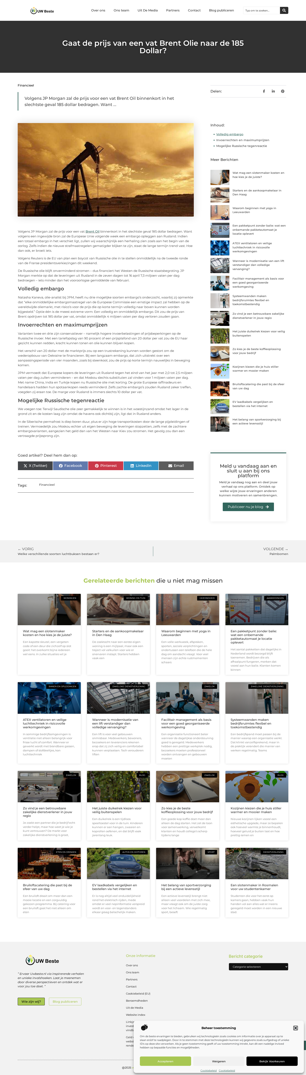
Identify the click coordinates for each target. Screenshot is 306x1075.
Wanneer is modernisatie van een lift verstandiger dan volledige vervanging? (258, 265)
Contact (194, 10)
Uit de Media (134, 1007)
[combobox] (261, 10)
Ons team (121, 10)
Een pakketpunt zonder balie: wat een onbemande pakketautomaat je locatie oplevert (259, 229)
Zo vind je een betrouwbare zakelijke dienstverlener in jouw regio (47, 812)
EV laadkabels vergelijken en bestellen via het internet (114, 887)
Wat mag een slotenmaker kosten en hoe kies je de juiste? (47, 633)
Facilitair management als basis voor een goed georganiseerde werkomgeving (258, 282)
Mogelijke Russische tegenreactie (241, 146)
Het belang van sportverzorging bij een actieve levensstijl (186, 887)
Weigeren (219, 1061)
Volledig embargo (229, 134)
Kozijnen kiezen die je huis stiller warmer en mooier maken (256, 810)
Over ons (98, 10)
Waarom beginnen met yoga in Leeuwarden (185, 633)
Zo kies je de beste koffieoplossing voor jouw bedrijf (187, 810)
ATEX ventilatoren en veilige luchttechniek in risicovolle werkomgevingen (252, 247)
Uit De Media (148, 10)
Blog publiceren (221, 10)
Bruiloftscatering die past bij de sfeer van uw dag (47, 887)
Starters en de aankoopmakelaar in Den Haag (118, 633)
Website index (135, 1014)
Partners (173, 10)
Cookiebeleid (208, 1070)
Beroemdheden (137, 1000)
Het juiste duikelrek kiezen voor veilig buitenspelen (117, 810)
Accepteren (165, 1061)
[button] (296, 1028)
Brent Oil (93, 231)
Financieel (26, 85)
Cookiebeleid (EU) (138, 993)
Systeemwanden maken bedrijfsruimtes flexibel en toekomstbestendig (251, 300)
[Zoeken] (284, 10)
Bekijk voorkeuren (272, 1061)
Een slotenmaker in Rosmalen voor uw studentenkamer (254, 887)
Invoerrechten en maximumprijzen (242, 140)
